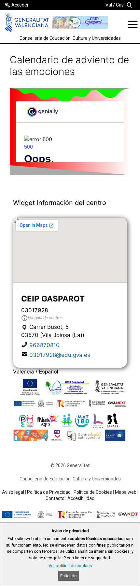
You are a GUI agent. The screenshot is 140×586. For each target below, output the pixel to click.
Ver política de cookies (70, 565)
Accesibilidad (80, 498)
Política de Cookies (93, 492)
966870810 (44, 345)
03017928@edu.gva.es (59, 355)
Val (108, 4)
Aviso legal (13, 492)
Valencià (23, 371)
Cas (120, 4)
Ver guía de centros (45, 317)
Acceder (20, 4)
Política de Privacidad (49, 492)
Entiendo (68, 575)
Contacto (55, 498)
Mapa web (125, 492)
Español (48, 371)
